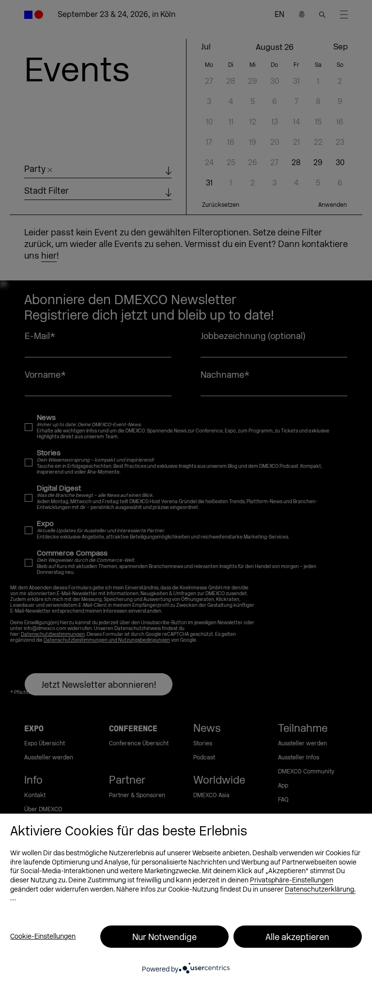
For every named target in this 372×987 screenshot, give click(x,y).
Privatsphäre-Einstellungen (291, 880)
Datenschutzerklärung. (320, 889)
